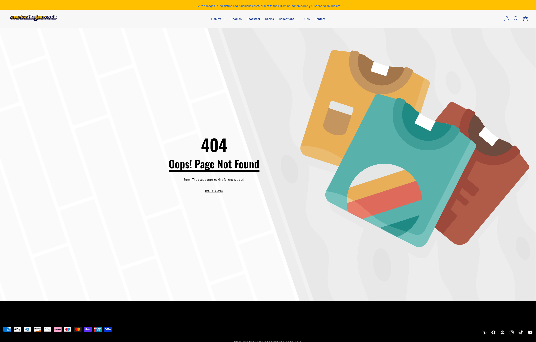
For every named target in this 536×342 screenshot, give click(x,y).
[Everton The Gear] (33, 18)
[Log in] (506, 18)
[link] (214, 190)
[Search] (516, 18)
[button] (525, 18)
